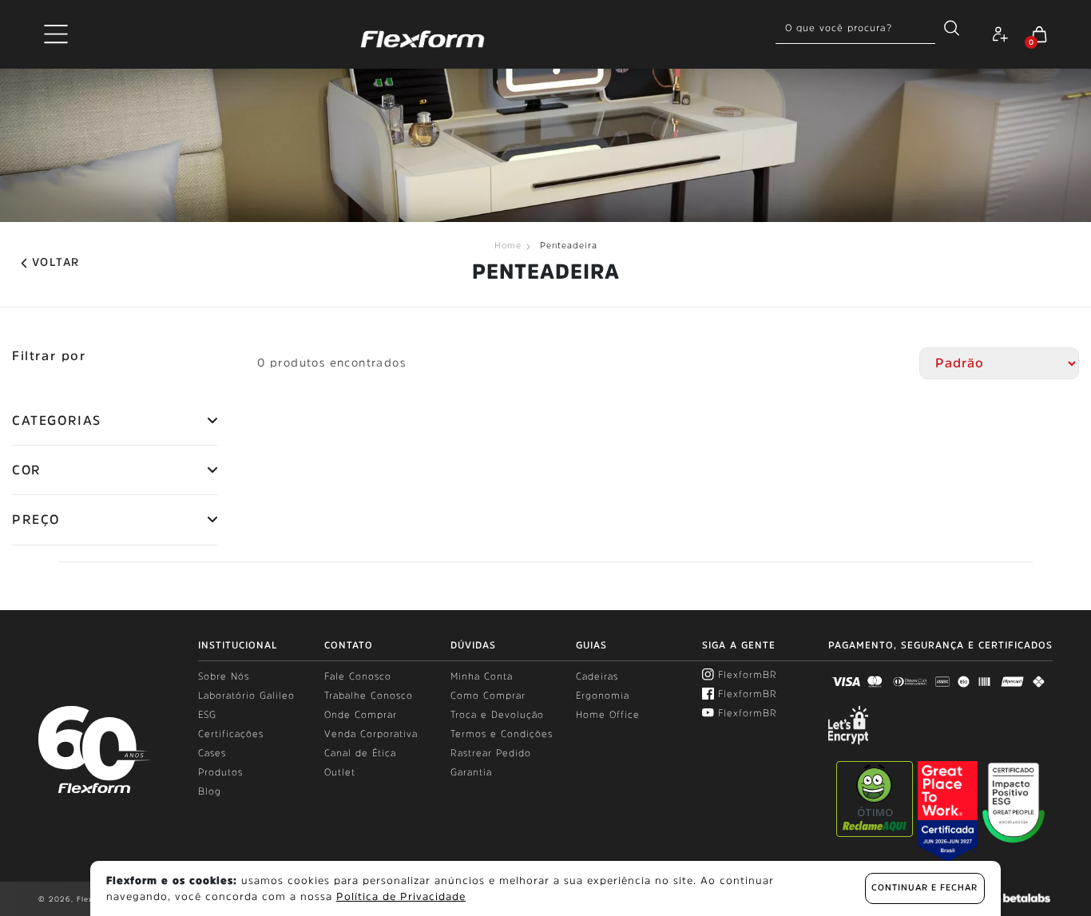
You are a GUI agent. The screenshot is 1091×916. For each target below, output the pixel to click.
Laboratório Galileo (246, 695)
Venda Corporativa (371, 734)
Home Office (608, 715)
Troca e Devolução (497, 715)
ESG (207, 715)
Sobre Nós (223, 676)
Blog (209, 791)
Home (508, 245)
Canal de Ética (360, 753)
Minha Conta (481, 676)
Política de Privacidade (401, 896)
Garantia (471, 772)
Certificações (231, 734)
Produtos (220, 772)
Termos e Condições (501, 734)
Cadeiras (597, 676)
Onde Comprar (360, 715)
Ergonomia (602, 695)
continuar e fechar (924, 887)
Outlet (339, 772)
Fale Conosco (357, 676)
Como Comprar (488, 695)
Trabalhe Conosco (368, 695)
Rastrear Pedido (490, 753)
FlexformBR (747, 675)
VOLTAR (55, 262)
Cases (212, 753)
